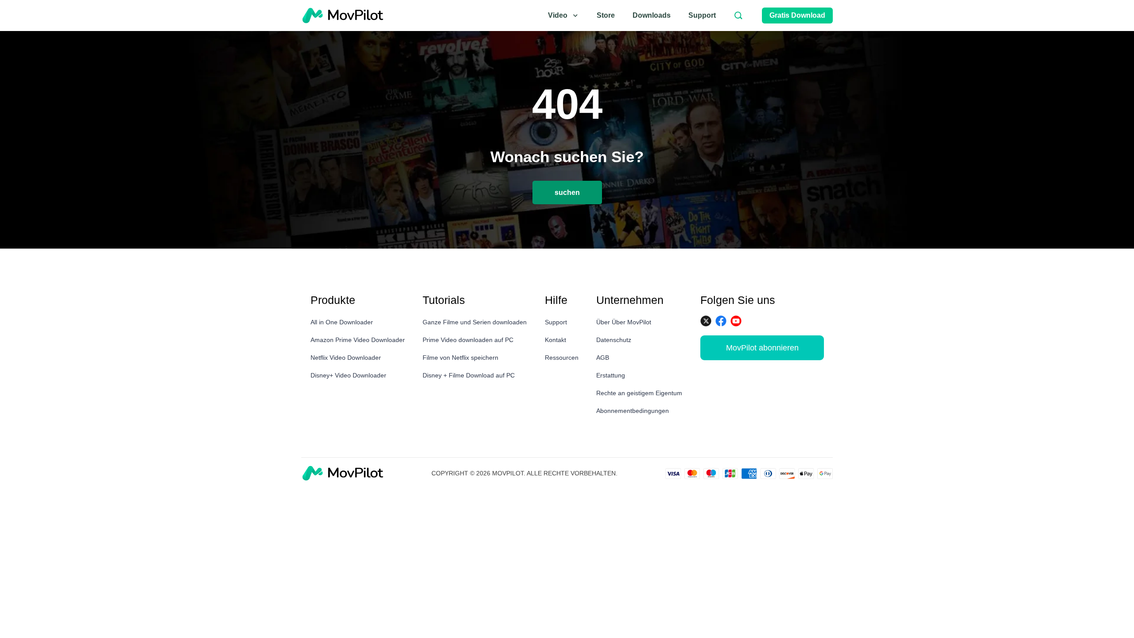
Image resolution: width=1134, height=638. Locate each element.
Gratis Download (797, 15)
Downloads (652, 15)
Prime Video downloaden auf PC (468, 339)
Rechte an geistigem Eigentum (639, 393)
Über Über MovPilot (623, 322)
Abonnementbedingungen (632, 410)
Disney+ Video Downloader (348, 375)
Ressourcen (562, 357)
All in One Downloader (342, 322)
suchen (567, 192)
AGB (602, 357)
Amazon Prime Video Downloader (358, 339)
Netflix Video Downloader (346, 357)
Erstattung (610, 375)
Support (702, 15)
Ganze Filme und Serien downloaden (475, 322)
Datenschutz (613, 339)
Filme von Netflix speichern (460, 357)
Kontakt (555, 339)
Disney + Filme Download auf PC (469, 375)
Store (606, 15)
